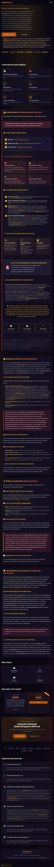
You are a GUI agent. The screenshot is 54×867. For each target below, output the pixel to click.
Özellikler (16, 855)
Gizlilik (38, 855)
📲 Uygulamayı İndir (34, 736)
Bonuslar (21, 855)
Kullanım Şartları (32, 855)
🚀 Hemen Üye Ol (19, 736)
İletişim (26, 855)
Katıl (38, 702)
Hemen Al (16, 709)
